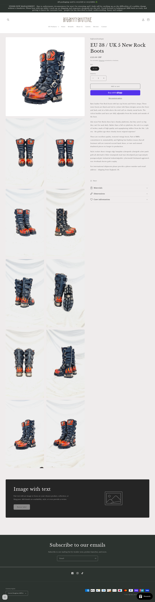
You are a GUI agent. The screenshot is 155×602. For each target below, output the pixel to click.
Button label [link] (22, 507)
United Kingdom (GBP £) (15, 593)
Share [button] (95, 181)
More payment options (115, 98)
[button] (8, 19)
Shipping (101, 60)
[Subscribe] (95, 558)
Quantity (93, 73)
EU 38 (95, 68)
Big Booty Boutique (134, 594)
